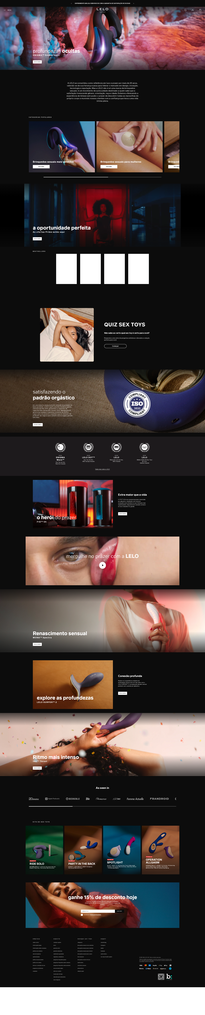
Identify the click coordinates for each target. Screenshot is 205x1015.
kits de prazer (81, 956)
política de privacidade (38, 959)
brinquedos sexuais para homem (85, 951)
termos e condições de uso (39, 965)
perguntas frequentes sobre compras (61, 962)
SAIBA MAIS (38, 424)
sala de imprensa (37, 953)
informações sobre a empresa (39, 948)
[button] (5, 10)
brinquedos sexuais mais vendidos (86, 945)
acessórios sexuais (82, 965)
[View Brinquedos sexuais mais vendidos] (62, 146)
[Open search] (185, 10)
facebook (103, 951)
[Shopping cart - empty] (200, 10)
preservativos (81, 968)
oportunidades (36, 956)
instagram (103, 945)
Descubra (41, 166)
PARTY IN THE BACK (81, 863)
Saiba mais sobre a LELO (102, 469)
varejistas (35, 971)
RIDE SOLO (37, 863)
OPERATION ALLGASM (154, 861)
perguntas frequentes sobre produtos (61, 965)
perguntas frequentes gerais (59, 959)
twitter (102, 948)
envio (54, 945)
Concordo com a (92, 914)
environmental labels (58, 968)
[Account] (192, 10)
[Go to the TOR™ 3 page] (90, 265)
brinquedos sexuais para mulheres (85, 948)
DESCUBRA (37, 61)
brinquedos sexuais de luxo (84, 959)
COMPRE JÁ (135, 3)
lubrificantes (80, 962)
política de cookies (37, 962)
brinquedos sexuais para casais (85, 953)
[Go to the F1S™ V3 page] (114, 265)
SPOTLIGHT (115, 862)
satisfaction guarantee (58, 953)
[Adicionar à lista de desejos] (58, 271)
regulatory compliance (58, 956)
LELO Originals (56, 979)
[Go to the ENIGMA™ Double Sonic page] (138, 265)
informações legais (37, 945)
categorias (80, 942)
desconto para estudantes (59, 976)
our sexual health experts (106, 956)
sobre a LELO (36, 942)
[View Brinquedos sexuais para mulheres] (129, 146)
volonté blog (103, 942)
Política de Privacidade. (95, 914)
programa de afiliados (38, 968)
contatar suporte (57, 942)
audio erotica (104, 953)
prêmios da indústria (37, 951)
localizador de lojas (58, 974)
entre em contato (57, 971)
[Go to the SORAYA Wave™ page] (66, 265)
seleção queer (81, 971)
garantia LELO (56, 948)
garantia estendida (57, 951)
